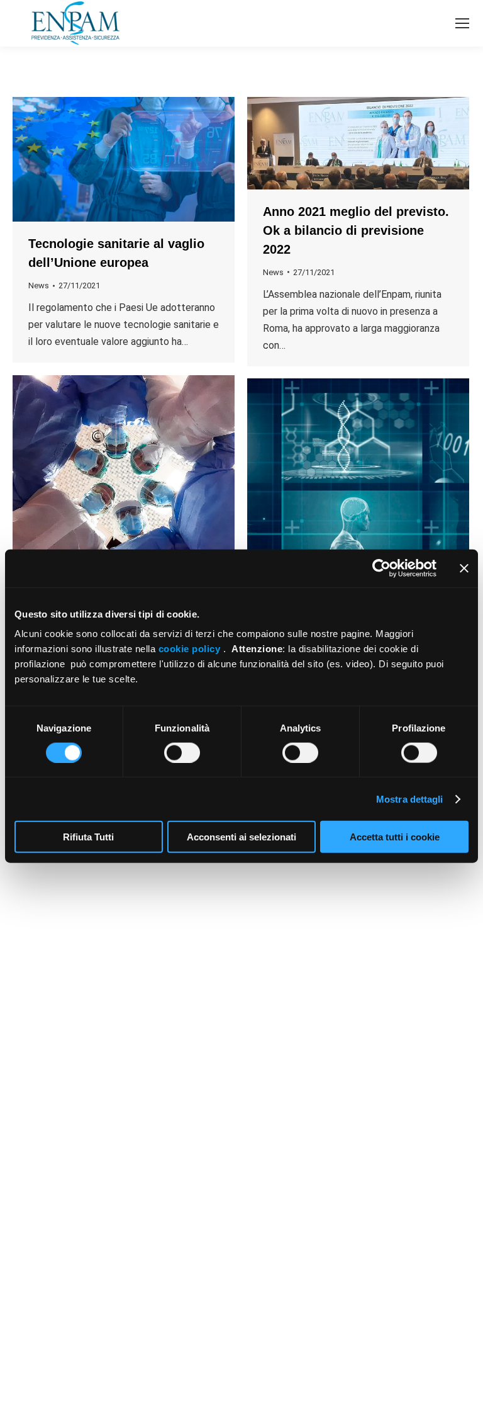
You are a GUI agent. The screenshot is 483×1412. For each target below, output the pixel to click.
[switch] (182, 752)
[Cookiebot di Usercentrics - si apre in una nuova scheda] (381, 567)
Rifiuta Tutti (88, 837)
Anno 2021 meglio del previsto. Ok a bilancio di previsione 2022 (356, 230)
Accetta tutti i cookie (395, 837)
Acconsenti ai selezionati (241, 837)
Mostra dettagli (409, 798)
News (38, 285)
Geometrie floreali (317, 1227)
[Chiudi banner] (464, 567)
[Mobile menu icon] (462, 23)
